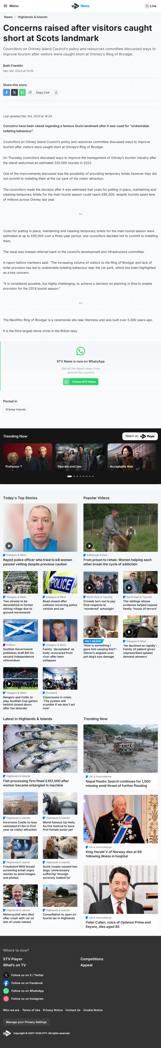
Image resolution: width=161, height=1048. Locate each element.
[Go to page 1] (69, 476)
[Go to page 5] (83, 476)
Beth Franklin (13, 66)
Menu (13, 6)
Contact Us (73, 1010)
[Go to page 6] (86, 476)
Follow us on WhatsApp (27, 990)
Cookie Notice (92, 1010)
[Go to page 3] (77, 476)
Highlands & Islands (33, 17)
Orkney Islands (15, 409)
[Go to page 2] (74, 476)
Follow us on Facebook (27, 983)
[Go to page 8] (93, 476)
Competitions (91, 959)
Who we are (11, 1010)
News (8, 17)
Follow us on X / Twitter (27, 975)
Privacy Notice (53, 1010)
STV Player (12, 959)
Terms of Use (31, 1010)
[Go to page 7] (90, 476)
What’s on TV (14, 965)
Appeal (86, 965)
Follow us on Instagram (27, 998)
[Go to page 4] (80, 476)
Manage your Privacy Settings (26, 1022)
